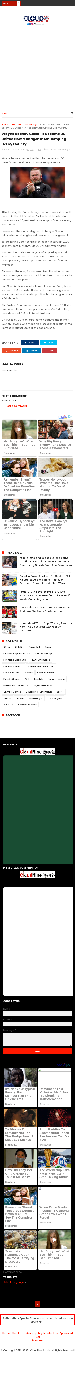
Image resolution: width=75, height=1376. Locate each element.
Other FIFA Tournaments (39, 691)
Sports (60, 691)
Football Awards (45, 672)
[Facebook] (59, 2)
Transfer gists (54, 698)
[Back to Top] (37, 1304)
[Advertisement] (37, 67)
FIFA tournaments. (13, 666)
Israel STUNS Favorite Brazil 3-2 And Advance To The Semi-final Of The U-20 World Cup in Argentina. (45, 595)
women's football (27, 704)
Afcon (6, 647)
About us (17, 1333)
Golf (27, 679)
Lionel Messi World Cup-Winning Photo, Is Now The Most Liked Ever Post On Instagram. (46, 627)
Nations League (56, 679)
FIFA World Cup (11, 672)
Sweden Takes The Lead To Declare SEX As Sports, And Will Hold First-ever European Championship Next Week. (45, 579)
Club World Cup (43, 653)
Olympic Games (12, 691)
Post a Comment (16, 406)
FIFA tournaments (40, 659)
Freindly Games (11, 679)
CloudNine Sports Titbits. (16, 653)
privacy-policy (33, 1333)
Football (16, 124)
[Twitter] (71, 2)
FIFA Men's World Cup (14, 659)
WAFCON (8, 704)
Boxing (48, 647)
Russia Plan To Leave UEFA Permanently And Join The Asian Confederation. (45, 609)
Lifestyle (38, 679)
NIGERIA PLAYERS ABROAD (16, 685)
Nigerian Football (43, 685)
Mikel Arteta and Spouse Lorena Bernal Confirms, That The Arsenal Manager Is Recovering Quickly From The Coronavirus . (46, 563)
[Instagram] (65, 2)
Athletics (19, 647)
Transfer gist (31, 124)
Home (5, 113)
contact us (51, 1333)
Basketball (34, 647)
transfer (20, 698)
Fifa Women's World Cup (41, 666)
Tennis (7, 698)
